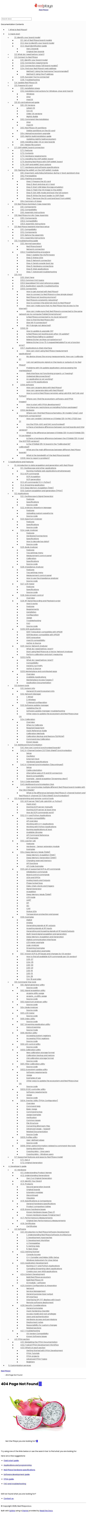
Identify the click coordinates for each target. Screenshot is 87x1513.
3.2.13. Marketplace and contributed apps (38, 671)
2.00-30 (29, 965)
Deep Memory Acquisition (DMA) (41, 855)
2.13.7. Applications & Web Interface (36, 348)
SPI (27, 903)
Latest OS (30, 108)
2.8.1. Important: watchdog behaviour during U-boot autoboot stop (50, 173)
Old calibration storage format (40, 1058)
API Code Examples (35, 866)
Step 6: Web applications (37, 269)
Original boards (33, 1189)
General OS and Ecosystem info (40, 691)
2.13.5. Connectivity (28, 289)
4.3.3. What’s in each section (32, 1348)
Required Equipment (35, 728)
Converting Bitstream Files (38, 1126)
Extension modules (34, 1192)
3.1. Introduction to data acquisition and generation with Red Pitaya (43, 465)
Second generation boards (38, 1187)
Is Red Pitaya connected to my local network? (46, 317)
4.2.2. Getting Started (29, 1252)
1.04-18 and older (33, 979)
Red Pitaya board (34, 246)
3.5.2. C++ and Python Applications (35, 815)
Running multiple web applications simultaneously (48, 471)
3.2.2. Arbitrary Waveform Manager (36, 507)
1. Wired (29, 697)
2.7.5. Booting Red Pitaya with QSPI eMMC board (41, 161)
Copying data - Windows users (39, 1154)
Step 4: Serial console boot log (39, 263)
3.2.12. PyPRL (25, 657)
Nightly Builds (32, 116)
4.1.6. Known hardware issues (33, 1209)
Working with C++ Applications (40, 824)
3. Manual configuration (36, 702)
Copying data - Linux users (38, 1151)
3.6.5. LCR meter (27, 1013)
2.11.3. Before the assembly (32, 235)
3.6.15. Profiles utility (28, 1137)
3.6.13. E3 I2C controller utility (33, 1089)
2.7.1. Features (26, 150)
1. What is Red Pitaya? (17, 29)
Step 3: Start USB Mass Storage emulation (44, 187)
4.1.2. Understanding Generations (34, 1175)
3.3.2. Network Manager (30, 694)
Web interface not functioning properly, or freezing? (49, 373)
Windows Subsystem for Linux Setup (42, 1260)
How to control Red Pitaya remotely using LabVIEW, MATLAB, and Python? (51, 394)
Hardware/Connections (36, 536)
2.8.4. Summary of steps (31, 201)
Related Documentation (37, 1131)
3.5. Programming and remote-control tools (34, 798)
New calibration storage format (40, 1052)
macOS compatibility (35, 640)
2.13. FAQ (18, 274)
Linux (28, 97)
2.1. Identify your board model (27, 37)
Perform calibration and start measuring (44, 654)
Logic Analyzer (32, 945)
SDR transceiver (33, 637)
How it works (32, 603)
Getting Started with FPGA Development (44, 1350)
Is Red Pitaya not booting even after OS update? (47, 334)
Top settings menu (34, 553)
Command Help (33, 1106)
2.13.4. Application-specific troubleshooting (39, 286)
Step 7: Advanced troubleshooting (41, 272)
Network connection (35, 249)
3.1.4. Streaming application (32, 485)
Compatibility (32, 663)
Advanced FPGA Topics (36, 1359)
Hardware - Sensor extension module (42, 846)
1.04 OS (29, 111)
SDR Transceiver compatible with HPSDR (44, 632)
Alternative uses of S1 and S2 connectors (44, 773)
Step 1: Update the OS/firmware (40, 255)
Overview (30, 598)
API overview (32, 821)
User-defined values (35, 1140)
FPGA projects (32, 1356)
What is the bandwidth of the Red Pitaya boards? (48, 455)
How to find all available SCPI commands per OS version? (51, 956)
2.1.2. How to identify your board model (37, 43)
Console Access (33, 1254)
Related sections (33, 1328)
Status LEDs (31, 911)
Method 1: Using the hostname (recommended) (47, 71)
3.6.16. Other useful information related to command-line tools (48, 1146)
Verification (31, 1117)
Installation (31, 612)
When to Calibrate (34, 725)
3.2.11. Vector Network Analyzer (34, 646)
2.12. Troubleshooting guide (26, 241)
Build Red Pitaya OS (34, 1280)
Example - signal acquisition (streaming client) (47, 779)
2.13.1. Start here (27, 277)
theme (25, 1510)
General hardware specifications (41, 1204)
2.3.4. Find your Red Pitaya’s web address (38, 68)
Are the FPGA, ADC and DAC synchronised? (45, 424)
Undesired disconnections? (38, 376)
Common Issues (33, 1120)
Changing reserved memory (39, 860)
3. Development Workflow (38, 1240)
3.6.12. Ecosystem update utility (34, 1069)
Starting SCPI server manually (39, 807)
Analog (29, 923)
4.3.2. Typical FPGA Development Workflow (39, 1345)
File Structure (32, 1123)
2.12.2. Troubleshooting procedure (35, 252)
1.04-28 (29, 976)
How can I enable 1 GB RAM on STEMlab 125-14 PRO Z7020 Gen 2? (50, 420)
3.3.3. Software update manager (34, 705)
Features (30, 499)
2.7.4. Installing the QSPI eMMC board (36, 159)
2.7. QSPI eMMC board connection (29, 147)
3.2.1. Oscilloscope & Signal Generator (36, 496)
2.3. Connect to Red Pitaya (26, 57)
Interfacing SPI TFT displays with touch (43, 1300)
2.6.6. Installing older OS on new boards (37, 142)
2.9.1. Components (28, 207)
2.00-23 (29, 968)
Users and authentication (37, 1316)
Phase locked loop (34, 883)
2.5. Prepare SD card (23, 85)
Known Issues (32, 742)
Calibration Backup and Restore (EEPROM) (45, 736)
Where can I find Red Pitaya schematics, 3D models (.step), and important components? (51, 414)
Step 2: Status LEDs (34, 257)
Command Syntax (34, 1112)
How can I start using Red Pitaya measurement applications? (43, 352)
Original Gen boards (35, 51)
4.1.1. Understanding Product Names (36, 1172)
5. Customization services (19, 1365)
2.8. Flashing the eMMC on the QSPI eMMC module (36, 170)
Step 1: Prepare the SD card (38, 181)
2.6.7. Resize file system (30, 145)
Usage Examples (33, 1115)
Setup (29, 753)
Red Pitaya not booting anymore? (41, 297)
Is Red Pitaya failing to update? (40, 337)
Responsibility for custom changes (41, 1325)
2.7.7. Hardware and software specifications (39, 167)
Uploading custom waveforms (39, 513)
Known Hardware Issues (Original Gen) (43, 1215)
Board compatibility (35, 776)
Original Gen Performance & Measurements (46, 1220)
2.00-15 (29, 973)
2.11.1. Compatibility (28, 229)
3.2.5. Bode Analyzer (29, 547)
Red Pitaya (43, 9)
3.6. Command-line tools (25, 982)
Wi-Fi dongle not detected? (38, 325)
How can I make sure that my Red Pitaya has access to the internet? (49, 307)
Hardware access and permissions (41, 1319)
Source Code (32, 1030)
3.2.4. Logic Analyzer (29, 530)
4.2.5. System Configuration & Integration (38, 1285)
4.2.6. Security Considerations (33, 1305)
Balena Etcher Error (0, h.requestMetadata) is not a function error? (49, 344)
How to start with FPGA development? (43, 404)
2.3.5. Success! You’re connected (34, 77)
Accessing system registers (38, 1035)
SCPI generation (33, 479)
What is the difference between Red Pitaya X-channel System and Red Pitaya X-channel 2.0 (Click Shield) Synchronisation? (52, 794)
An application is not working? (39, 379)
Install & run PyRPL (34, 666)
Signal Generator (34, 889)
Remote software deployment (39, 1302)
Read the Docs (46, 1510)
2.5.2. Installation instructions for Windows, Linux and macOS (46, 91)
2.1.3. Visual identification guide (33, 46)
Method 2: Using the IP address (39, 74)
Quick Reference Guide (36, 731)
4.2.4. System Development (32, 1274)
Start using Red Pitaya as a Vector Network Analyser (49, 651)
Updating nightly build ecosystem (41, 139)
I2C (27, 906)
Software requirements (36, 1072)
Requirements (32, 609)
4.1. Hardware (20, 1170)
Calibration (31, 558)
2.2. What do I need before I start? (29, 54)
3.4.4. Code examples (29, 781)
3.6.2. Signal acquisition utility (32, 990)
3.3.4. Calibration (27, 719)
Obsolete (30, 1198)
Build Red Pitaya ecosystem (38, 1277)
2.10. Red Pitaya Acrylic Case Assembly (31, 215)
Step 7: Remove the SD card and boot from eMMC (48, 198)
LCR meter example (35, 942)
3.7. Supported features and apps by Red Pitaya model (38, 1157)
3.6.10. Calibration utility (30, 1050)
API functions (32, 863)
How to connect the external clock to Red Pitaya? (48, 303)
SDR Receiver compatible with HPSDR (43, 635)
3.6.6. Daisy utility (27, 1019)
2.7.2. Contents (26, 153)
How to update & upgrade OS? (39, 331)
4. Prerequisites (33, 1243)
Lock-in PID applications (37, 382)
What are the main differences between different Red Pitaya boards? (49, 451)
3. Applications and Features (21, 461)
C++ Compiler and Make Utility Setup (42, 1257)
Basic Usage (31, 1109)
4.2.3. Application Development (34, 1263)
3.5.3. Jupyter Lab (28, 841)
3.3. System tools (21, 685)
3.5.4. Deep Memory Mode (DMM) (35, 852)
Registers (30, 1362)
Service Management (36, 1291)
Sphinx (12, 1510)
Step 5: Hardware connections (39, 266)
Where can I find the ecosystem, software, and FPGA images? (46, 400)
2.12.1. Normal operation (30, 243)
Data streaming (33, 1027)
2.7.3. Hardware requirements (33, 156)
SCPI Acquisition (33, 476)
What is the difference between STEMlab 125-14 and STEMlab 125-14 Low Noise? (52, 434)
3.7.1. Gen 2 (25, 1160)
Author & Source (33, 643)
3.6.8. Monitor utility (28, 1033)
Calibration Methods (35, 733)
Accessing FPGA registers (37, 1038)
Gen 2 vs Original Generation (39, 1178)
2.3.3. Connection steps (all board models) (39, 65)
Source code (32, 505)
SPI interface (32, 1297)
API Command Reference (37, 835)
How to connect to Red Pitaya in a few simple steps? (49, 294)
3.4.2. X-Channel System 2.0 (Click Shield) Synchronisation (46, 750)
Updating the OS (33, 708)
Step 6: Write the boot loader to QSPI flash (45, 195)
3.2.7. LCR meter (27, 584)
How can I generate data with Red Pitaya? (45, 390)
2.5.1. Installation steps (30, 88)
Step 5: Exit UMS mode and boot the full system (47, 193)
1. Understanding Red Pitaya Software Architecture (48, 1235)
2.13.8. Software (27, 385)
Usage (29, 618)
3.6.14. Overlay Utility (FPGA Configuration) (39, 1100)
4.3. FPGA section (22, 1339)
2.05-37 (29, 959)
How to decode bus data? (37, 541)
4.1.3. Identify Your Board (31, 1181)
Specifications (32, 502)
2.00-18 (29, 971)
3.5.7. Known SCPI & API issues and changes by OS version (45, 954)
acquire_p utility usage (36, 996)
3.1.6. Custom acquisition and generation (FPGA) (41, 491)
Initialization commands (36, 872)
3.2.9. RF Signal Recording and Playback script (40, 601)
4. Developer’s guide (17, 1166)
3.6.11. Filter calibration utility (32, 1064)
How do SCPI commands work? (40, 812)
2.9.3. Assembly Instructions (32, 212)
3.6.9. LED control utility (30, 1044)
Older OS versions (34, 113)
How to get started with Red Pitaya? (42, 291)
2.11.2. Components (28, 232)
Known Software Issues (36, 1336)
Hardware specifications (37, 762)
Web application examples (38, 951)
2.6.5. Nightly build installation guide (35, 136)
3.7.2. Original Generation (31, 1163)
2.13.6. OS (24, 328)
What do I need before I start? (39, 649)
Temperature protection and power (42, 914)
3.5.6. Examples (27, 917)
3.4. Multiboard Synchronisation (28, 745)
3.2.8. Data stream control (32, 595)
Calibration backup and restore (40, 1055)
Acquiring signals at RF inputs (39, 928)
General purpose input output (39, 1294)
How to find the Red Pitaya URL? (40, 320)
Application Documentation (38, 683)
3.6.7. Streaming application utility (35, 1024)
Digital (29, 920)
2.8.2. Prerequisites (28, 176)
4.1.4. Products (26, 1184)
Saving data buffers (35, 1148)
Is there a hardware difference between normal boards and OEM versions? (51, 428)
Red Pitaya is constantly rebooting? (42, 300)
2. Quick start (14, 34)
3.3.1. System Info (27, 688)
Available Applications (36, 677)
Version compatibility (35, 818)
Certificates (31, 1226)
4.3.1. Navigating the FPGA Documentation (38, 1342)
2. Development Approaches (39, 1237)
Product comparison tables (38, 1206)
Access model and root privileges (41, 1314)
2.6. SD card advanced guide (26, 102)
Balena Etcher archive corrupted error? (44, 339)
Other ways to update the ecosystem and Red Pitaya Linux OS (48, 715)
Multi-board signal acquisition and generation (46, 934)
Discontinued (32, 1195)
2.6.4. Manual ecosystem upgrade (35, 133)
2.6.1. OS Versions (27, 105)
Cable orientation (34, 770)
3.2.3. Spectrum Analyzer (31, 519)
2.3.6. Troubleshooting (30, 80)
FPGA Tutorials (32, 1353)
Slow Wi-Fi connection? (36, 322)
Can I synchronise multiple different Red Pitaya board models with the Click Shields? (52, 788)
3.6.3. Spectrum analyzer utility (33, 1002)
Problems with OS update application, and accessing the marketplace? (48, 369)
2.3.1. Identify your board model (34, 60)
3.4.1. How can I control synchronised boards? (40, 747)
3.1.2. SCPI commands (29, 474)
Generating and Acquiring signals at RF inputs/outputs (50, 931)
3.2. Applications (21, 493)
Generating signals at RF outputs (40, 925)
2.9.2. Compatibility (28, 209)
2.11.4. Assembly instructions (32, 238)
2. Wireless (31, 699)
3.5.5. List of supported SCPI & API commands (40, 869)
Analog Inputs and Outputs (38, 880)
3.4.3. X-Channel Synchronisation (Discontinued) (41, 764)
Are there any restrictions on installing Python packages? (51, 407)
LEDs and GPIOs (33, 877)
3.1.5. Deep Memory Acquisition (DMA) (37, 488)
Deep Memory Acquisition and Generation (45, 937)
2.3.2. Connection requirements (34, 63)
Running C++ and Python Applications (43, 1266)
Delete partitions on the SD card (40, 130)
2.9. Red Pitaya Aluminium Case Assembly (32, 204)
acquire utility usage (35, 993)
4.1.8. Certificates (27, 1223)
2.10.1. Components (28, 218)
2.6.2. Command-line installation (34, 119)
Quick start (31, 804)
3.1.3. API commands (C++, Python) (35, 482)
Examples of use (33, 1078)
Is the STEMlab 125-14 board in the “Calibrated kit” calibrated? (45, 445)
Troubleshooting (33, 620)
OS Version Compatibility (37, 1333)
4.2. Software (20, 1229)
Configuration (32, 615)
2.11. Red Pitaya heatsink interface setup (31, 226)
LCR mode (30, 897)
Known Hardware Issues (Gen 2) (40, 1212)
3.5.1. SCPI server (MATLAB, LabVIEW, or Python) (41, 801)
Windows (30, 94)
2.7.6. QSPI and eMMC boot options (35, 164)
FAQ (28, 623)
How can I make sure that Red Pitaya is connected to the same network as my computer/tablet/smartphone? (50, 313)
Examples (30, 849)
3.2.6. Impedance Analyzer (32, 567)
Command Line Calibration (38, 739)
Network (30, 1288)
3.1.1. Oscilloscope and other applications (38, 468)
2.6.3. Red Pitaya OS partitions (33, 128)
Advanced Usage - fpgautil (38, 1129)
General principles (34, 1308)
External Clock (32, 759)
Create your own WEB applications (41, 1271)
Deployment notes (34, 1322)
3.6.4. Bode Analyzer (29, 1007)
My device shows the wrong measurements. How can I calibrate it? (51, 358)
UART (28, 900)
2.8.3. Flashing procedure (31, 178)
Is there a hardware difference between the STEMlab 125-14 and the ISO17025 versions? (51, 440)
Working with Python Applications (41, 827)
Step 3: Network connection (38, 260)
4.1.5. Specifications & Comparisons (35, 1201)
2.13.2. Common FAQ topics (32, 280)
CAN (28, 908)
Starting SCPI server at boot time (41, 810)
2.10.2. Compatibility (29, 221)
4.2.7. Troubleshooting (30, 1331)
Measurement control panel (39, 555)
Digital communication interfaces (41, 939)
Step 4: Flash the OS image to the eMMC (44, 190)
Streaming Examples (35, 948)
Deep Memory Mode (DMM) (38, 894)
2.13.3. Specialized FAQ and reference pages (39, 283)
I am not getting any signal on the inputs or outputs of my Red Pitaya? (50, 363)
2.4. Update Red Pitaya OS (25, 82)
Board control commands (37, 875)
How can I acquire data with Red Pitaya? (44, 387)
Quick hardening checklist (37, 1311)
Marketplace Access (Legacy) (39, 680)
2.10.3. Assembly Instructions (32, 224)
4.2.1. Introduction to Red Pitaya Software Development (44, 1232)
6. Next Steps (32, 1249)
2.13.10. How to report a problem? (35, 458)
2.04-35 (29, 962)
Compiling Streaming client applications (44, 1268)
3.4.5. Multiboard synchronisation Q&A (37, 784)
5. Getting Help (33, 1246)
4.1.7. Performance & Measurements (36, 1218)
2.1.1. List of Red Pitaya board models (36, 40)
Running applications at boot (39, 829)
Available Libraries (34, 832)
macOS (29, 99)
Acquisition (31, 891)
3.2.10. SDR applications (30, 629)
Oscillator (30, 756)
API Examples (32, 838)
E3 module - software (36, 1283)
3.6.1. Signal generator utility (32, 985)
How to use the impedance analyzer (42, 578)
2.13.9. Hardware (27, 410)
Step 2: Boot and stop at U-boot (40, 184)
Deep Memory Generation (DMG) (41, 858)
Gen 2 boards (32, 49)
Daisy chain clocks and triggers (40, 886)
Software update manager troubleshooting (45, 711)
